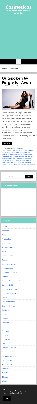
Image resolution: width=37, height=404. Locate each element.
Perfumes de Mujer (18, 148)
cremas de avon (24, 156)
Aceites (4, 226)
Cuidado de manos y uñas (12, 281)
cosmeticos (19, 154)
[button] (18, 61)
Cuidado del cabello (9, 289)
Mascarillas (6, 339)
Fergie (31, 156)
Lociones (5, 327)
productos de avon (15, 165)
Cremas (5, 276)
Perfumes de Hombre (10, 352)
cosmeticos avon (27, 154)
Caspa (4, 260)
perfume (4, 161)
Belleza (4, 251)
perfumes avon (21, 161)
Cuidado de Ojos (8, 285)
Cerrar (7, 398)
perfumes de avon (11, 162)
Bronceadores (7, 256)
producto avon (20, 162)
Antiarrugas (6, 235)
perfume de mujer (11, 161)
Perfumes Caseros (9, 348)
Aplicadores (6, 243)
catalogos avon (12, 154)
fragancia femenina (12, 158)
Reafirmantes (7, 364)
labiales (5, 318)
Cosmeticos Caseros (9, 272)
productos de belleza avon (28, 165)
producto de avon (29, 162)
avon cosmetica (20, 150)
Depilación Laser (8, 302)
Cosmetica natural (9, 268)
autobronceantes (8, 247)
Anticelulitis (6, 239)
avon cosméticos (6, 152)
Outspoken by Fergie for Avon (16, 80)
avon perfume (15, 152)
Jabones (5, 314)
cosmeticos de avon (7, 156)
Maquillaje (6, 335)
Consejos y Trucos (8, 264)
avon (14, 150)
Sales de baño (7, 369)
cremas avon (16, 156)
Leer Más (7, 143)
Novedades (6, 343)
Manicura (5, 331)
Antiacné (5, 231)
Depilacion (6, 297)
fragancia (4, 158)
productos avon (6, 165)
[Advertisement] (18, 35)
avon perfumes (23, 152)
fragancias (21, 158)
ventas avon (5, 167)
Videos (4, 381)
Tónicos (5, 377)
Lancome (5, 323)
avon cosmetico (29, 150)
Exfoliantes (6, 310)
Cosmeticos (19, 7)
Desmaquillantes (8, 306)
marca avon (28, 158)
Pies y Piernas (7, 360)
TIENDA (5, 373)
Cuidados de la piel (9, 293)
